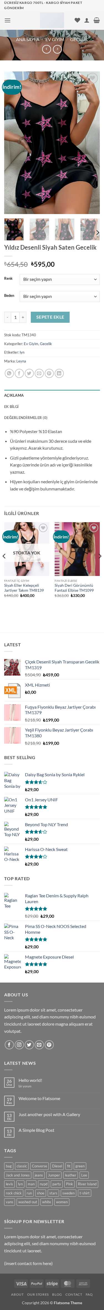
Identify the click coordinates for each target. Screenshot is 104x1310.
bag (9, 1166)
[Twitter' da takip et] (29, 1044)
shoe (40, 1193)
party (56, 1184)
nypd (43, 1184)
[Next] (91, 143)
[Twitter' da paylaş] (29, 373)
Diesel (57, 1166)
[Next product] (46, 49)
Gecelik (79, 39)
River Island (87, 1184)
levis (9, 1184)
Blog (57, 1294)
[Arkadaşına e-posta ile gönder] (39, 373)
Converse (39, 1166)
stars (53, 1193)
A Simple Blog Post (36, 1130)
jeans (39, 1175)
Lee (84, 1175)
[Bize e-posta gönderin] (39, 1044)
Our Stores (38, 1294)
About (17, 1294)
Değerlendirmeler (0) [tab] (25, 417)
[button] (7, 20)
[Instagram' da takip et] (19, 1044)
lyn (22, 352)
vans (9, 1202)
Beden (9, 296)
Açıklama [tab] (14, 395)
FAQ (89, 1294)
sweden (68, 1193)
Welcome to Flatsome (39, 1098)
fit (68, 1166)
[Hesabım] (87, 20)
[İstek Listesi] (77, 20)
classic (22, 1166)
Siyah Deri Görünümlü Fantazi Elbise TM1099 (74, 588)
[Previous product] (57, 49)
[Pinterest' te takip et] (49, 1044)
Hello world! (30, 1080)
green (80, 1166)
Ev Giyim (54, 39)
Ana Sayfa (27, 39)
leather (70, 1175)
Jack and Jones (18, 1175)
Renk (8, 279)
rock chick (14, 1193)
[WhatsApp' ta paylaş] (9, 373)
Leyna (21, 361)
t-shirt (85, 1193)
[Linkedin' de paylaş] (59, 373)
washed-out (27, 1202)
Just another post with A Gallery (49, 1114)
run (29, 1193)
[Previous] (13, 143)
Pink (69, 1184)
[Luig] (52, 20)
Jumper (54, 1175)
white (46, 1202)
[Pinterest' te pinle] (49, 373)
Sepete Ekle (50, 316)
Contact (73, 1294)
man (31, 1184)
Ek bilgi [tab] (11, 406)
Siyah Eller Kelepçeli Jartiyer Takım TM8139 (24, 588)
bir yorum (25, 1086)
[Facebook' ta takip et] (9, 1044)
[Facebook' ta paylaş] (19, 373)
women (62, 1202)
